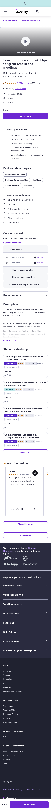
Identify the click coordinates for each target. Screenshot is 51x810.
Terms (5, 763)
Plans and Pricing (10, 714)
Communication (10, 20)
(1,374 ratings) (23, 83)
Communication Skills (30, 20)
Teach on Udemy (10, 710)
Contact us (7, 679)
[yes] (17, 509)
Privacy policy (9, 755)
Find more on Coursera (12, 691)
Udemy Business (10, 737)
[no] (22, 509)
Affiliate (6, 718)
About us (7, 671)
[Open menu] (5, 11)
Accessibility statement (13, 751)
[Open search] (37, 11)
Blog (5, 683)
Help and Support (10, 722)
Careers (6, 675)
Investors (7, 687)
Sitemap (6, 759)
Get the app (8, 706)
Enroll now (25, 116)
